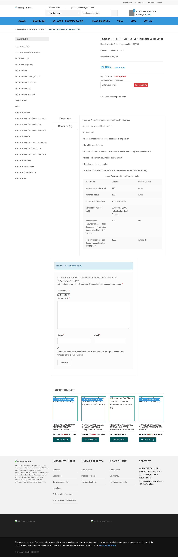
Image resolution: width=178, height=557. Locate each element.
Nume (60, 335)
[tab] (65, 118)
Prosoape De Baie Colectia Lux (28, 124)
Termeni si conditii (60, 482)
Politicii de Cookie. (107, 545)
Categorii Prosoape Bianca (68, 21)
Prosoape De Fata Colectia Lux (28, 148)
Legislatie (57, 488)
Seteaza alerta (141, 85)
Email (97, 335)
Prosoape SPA (21, 178)
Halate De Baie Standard (25, 94)
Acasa (22, 21)
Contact (149, 21)
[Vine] (28, 489)
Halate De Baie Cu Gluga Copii (27, 76)
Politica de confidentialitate (64, 500)
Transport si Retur (89, 482)
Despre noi (39, 21)
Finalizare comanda (154, 3)
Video (120, 21)
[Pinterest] (39, 489)
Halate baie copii (22, 58)
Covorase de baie (22, 46)
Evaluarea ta (63, 290)
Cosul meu (139, 3)
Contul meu (127, 3)
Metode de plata (88, 476)
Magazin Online (101, 21)
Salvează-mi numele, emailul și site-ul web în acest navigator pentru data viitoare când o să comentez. (90, 353)
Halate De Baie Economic (25, 82)
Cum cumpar (86, 470)
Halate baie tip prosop (24, 64)
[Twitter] (23, 489)
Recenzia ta (63, 298)
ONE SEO (35, 552)
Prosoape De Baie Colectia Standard (30, 130)
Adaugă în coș (61, 440)
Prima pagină (20, 29)
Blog (133, 21)
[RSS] (45, 489)
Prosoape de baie (36, 29)
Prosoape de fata (22, 136)
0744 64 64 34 (54, 8)
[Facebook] (17, 489)
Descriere (65, 118)
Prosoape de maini (23, 160)
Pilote (17, 106)
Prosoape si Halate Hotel (25, 172)
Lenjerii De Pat (21, 100)
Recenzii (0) (65, 126)
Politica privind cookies (62, 494)
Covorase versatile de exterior (27, 52)
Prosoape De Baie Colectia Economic (31, 118)
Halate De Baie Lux (22, 88)
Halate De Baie (21, 70)
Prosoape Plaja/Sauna (24, 166)
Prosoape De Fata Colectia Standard (30, 154)
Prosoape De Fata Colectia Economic (31, 142)
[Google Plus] (34, 489)
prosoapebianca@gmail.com (151, 481)
